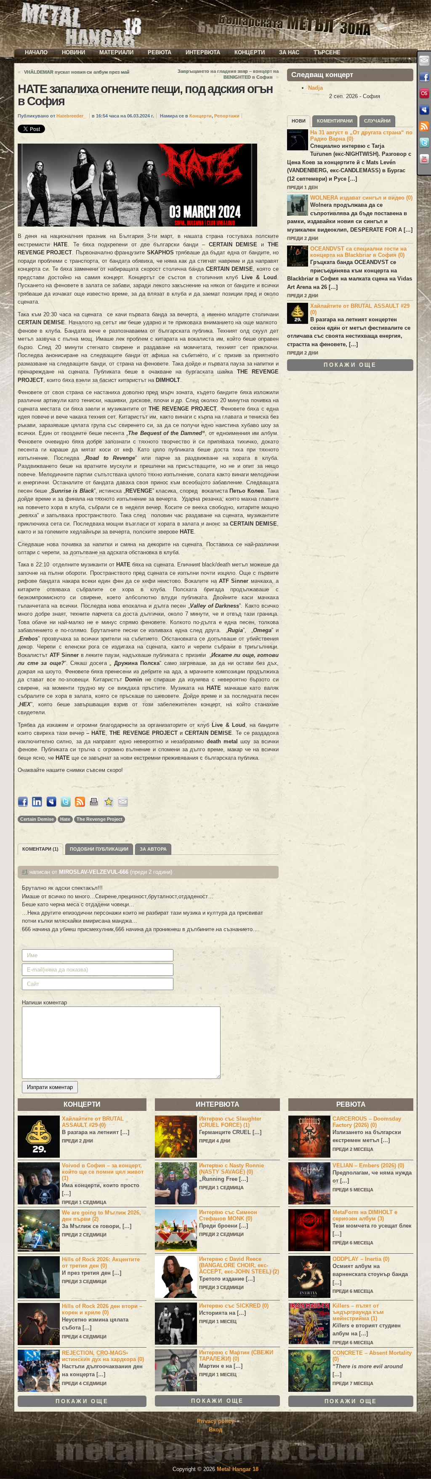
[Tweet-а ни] (424, 143)
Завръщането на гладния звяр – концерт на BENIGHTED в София (228, 74)
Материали (116, 52)
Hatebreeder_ (71, 115)
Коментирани (335, 120)
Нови (299, 120)
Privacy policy (215, 1421)
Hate (65, 819)
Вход (215, 1429)
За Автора (153, 849)
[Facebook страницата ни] (424, 77)
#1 (25, 872)
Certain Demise (37, 819)
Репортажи (226, 115)
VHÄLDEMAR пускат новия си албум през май (77, 72)
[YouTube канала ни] (424, 159)
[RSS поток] (424, 126)
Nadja (315, 88)
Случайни (377, 120)
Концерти (249, 52)
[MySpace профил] (424, 110)
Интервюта (203, 52)
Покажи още (350, 365)
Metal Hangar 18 (237, 1469)
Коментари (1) (40, 849)
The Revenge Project (99, 819)
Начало (36, 52)
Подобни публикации (99, 849)
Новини (73, 52)
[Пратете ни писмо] (424, 61)
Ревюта (159, 52)
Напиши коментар (44, 1002)
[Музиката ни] (424, 93)
